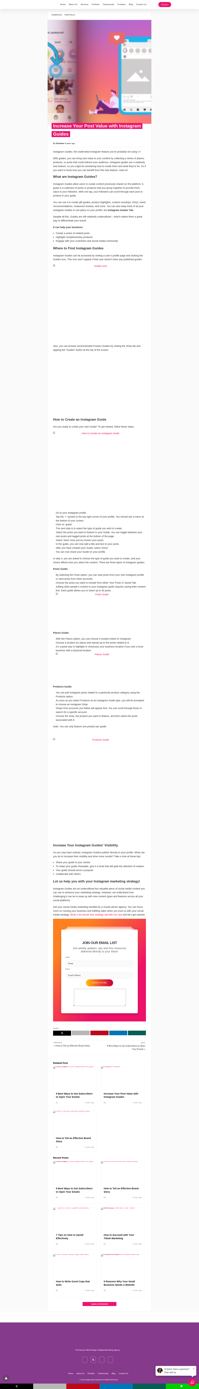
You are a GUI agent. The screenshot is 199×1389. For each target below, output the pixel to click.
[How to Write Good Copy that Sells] (75, 1266)
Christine (60, 143)
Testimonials (108, 4)
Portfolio (96, 4)
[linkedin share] (116, 1386)
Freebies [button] (122, 4)
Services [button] (85, 4)
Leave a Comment (99, 1304)
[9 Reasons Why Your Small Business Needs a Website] (122, 1266)
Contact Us (141, 4)
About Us (73, 4)
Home (63, 4)
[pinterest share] (83, 1386)
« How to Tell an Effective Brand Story (72, 1046)
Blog (131, 4)
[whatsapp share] (149, 1386)
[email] (49, 1386)
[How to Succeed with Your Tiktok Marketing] (122, 1219)
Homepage (57, 15)
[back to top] (6, 1378)
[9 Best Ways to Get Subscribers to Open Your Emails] (75, 1078)
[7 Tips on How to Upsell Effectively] (75, 1219)
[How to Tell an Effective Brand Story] (75, 1122)
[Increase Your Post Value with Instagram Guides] (122, 1078)
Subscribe (99, 983)
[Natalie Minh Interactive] (39, 4)
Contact (165, 4)
